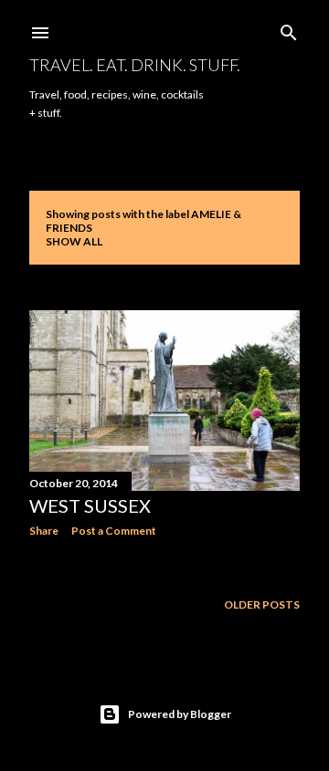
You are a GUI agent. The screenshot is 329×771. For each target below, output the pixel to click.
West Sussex (90, 505)
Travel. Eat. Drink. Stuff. (134, 65)
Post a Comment (113, 530)
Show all (74, 241)
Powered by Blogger (179, 714)
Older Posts (262, 604)
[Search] (289, 29)
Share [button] (43, 530)
